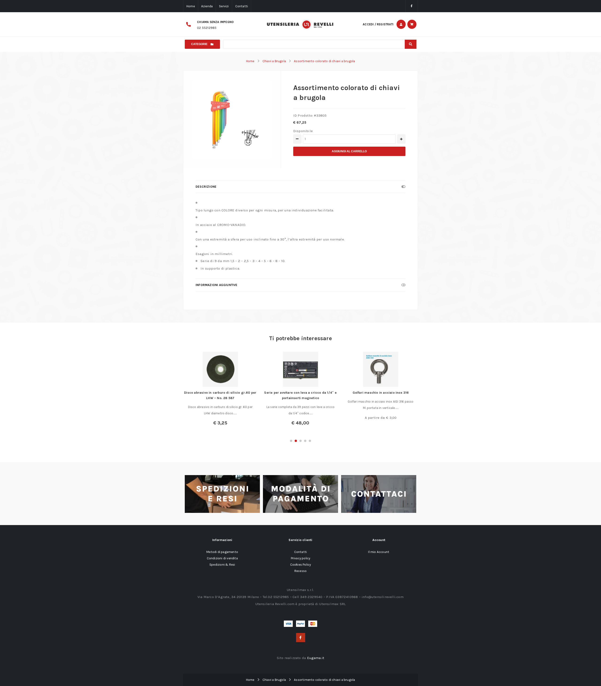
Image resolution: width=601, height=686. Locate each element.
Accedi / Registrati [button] (378, 24)
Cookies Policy (300, 564)
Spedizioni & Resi (222, 564)
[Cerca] (410, 44)
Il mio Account (378, 552)
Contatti (241, 6)
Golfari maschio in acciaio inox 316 (381, 393)
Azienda (207, 6)
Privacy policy (300, 558)
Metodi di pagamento (222, 552)
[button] (291, 441)
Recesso (300, 571)
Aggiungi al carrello (349, 151)
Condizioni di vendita (222, 558)
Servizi (224, 6)
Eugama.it (315, 658)
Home (190, 6)
